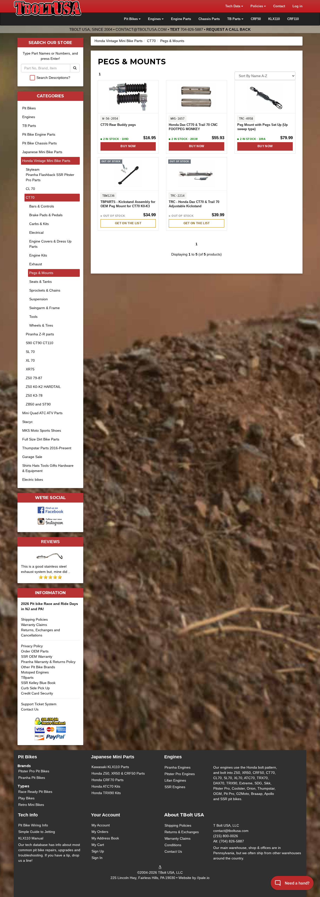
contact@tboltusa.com (141, 29)
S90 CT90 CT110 (39, 343)
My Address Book (105, 838)
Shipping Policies (34, 619)
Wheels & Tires (41, 325)
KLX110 (274, 19)
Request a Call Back (228, 29)
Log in (297, 6)
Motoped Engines (35, 672)
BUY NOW (128, 146)
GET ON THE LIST (128, 223)
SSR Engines (174, 787)
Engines (28, 117)
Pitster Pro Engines (179, 774)
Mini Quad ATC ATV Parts (42, 413)
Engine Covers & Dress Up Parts (50, 244)
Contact (279, 6)
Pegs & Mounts (172, 41)
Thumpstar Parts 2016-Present (46, 448)
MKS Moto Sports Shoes (41, 430)
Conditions (172, 845)
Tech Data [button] (233, 6)
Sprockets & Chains (44, 290)
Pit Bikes (29, 108)
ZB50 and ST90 (38, 404)
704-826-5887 (191, 29)
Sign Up (98, 851)
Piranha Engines (177, 767)
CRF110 (293, 19)
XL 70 (30, 360)
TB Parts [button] (234, 19)
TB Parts (29, 126)
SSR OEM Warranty (36, 656)
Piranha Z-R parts (40, 334)
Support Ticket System (38, 704)
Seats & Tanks (40, 282)
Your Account (105, 814)
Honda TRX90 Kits (106, 793)
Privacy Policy (32, 646)
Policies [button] (257, 6)
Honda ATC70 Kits (106, 786)
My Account (101, 825)
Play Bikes (26, 798)
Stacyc (27, 422)
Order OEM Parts (34, 651)
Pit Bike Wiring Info (33, 825)
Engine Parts (181, 19)
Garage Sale (32, 457)
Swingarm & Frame (44, 308)
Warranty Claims (34, 625)
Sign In (97, 858)
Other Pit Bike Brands (38, 667)
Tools (33, 317)
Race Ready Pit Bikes (35, 792)
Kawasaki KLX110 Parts (110, 767)
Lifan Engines (175, 780)
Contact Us (29, 709)
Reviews (50, 541)
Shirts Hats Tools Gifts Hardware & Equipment (48, 468)
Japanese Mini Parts (112, 756)
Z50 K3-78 (34, 395)
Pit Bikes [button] (131, 19)
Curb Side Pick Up (35, 688)
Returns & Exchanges (181, 832)
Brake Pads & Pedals (45, 215)
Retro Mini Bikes (31, 805)
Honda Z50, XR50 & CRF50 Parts (118, 773)
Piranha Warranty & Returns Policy (48, 662)
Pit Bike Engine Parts (38, 134)
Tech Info (28, 814)
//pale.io (203, 878)
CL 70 (30, 189)
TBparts (27, 678)
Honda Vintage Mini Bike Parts (118, 41)
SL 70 (30, 352)
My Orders (100, 832)
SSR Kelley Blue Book (38, 683)
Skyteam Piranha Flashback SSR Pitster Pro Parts (50, 174)
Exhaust (35, 264)
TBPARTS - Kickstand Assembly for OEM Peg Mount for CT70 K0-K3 (127, 204)
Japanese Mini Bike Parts (42, 152)
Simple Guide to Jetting (36, 832)
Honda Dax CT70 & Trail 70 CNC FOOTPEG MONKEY (193, 127)
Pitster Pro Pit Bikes (33, 771)
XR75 (30, 369)
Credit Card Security (37, 693)
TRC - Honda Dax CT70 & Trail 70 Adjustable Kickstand (194, 204)
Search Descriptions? (53, 78)
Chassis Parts (209, 19)
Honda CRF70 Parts (108, 780)
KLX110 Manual (30, 838)
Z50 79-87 (34, 378)
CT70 (151, 41)
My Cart (98, 845)
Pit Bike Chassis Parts (39, 143)
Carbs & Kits (39, 224)
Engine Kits (38, 255)
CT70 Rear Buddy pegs (118, 125)
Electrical (36, 233)
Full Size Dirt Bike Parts (40, 439)
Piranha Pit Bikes (31, 778)
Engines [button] (155, 19)
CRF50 (256, 19)
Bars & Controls (41, 206)
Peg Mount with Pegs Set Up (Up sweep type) (262, 127)
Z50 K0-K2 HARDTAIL (43, 387)
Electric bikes (32, 480)
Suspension (38, 299)
